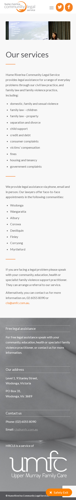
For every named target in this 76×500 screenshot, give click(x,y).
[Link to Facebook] (69, 7)
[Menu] (51, 7)
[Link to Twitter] (60, 7)
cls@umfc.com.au (17, 303)
